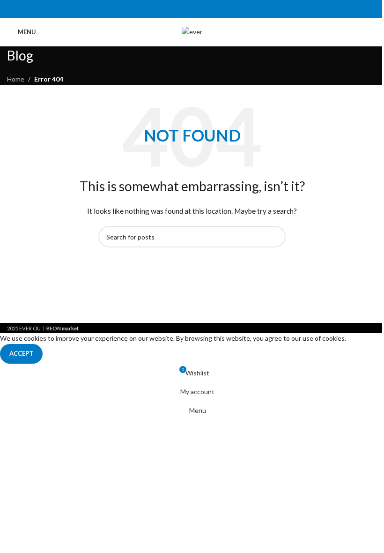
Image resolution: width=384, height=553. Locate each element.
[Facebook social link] (168, 9)
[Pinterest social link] (192, 9)
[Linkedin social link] (204, 9)
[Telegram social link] (216, 9)
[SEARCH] (275, 236)
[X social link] (180, 9)
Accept (21, 353)
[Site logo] (192, 31)
